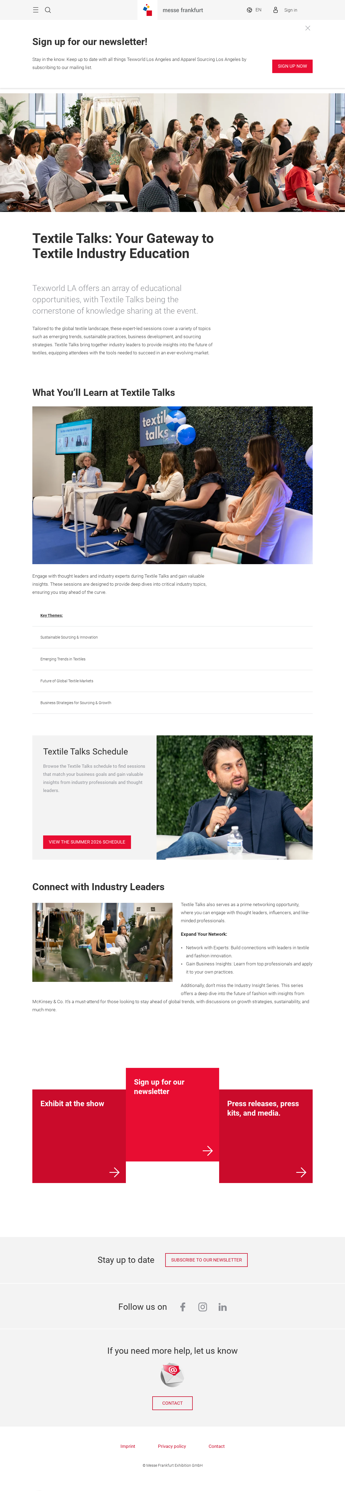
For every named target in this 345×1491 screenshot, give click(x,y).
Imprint (127, 1446)
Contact (172, 1403)
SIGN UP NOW (292, 66)
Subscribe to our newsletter (206, 1260)
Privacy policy (172, 1446)
